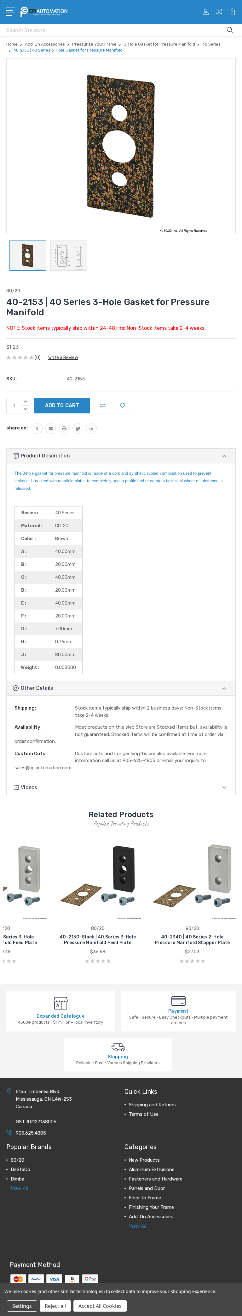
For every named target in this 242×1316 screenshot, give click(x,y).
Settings (22, 1305)
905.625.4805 (31, 1133)
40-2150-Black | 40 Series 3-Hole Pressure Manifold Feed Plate (98, 939)
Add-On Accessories (151, 1216)
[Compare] (219, 15)
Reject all (55, 1305)
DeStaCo (20, 1169)
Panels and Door (147, 1188)
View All (19, 1188)
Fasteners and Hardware (155, 1179)
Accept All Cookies (100, 1305)
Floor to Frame (145, 1198)
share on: (17, 428)
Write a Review (63, 357)
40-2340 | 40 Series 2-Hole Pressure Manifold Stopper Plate (192, 939)
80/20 (17, 1160)
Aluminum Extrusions (152, 1169)
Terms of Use (143, 1114)
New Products (144, 1160)
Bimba (17, 1179)
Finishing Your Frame (151, 1207)
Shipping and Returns (152, 1105)
